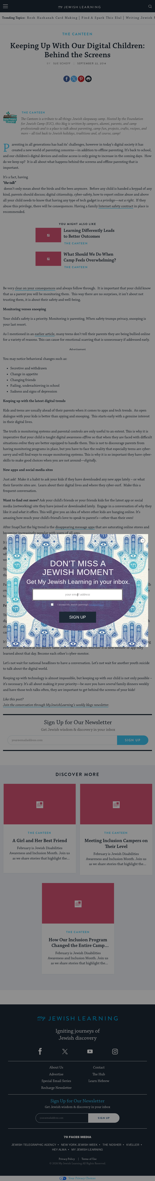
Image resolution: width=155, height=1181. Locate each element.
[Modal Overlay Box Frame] (77, 590)
